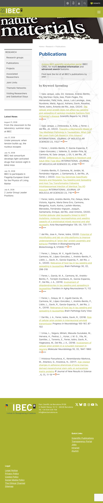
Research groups (14, 57)
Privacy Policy (12, 473)
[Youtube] (92, 404)
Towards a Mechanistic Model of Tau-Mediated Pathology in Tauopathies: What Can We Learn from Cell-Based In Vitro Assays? (65, 132)
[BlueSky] (80, 404)
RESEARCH (11, 52)
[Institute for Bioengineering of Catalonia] (11, 12)
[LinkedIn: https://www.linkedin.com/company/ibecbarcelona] (84, 404)
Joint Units (11, 82)
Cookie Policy (11, 477)
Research (50, 46)
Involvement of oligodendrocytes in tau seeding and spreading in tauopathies (64, 285)
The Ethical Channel (15, 483)
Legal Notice (11, 470)
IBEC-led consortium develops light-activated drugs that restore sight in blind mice (17, 160)
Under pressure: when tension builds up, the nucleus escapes (15, 143)
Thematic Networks (16, 88)
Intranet (75, 448)
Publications (12, 63)
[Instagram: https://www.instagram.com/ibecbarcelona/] (88, 404)
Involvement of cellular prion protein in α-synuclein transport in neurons (65, 346)
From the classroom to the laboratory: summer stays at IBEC (17, 128)
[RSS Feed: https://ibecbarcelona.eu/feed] (96, 404)
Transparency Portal (82, 441)
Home (41, 46)
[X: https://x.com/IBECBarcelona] (76, 404)
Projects (10, 68)
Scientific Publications (83, 438)
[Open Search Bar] (85, 3)
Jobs (74, 444)
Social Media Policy (14, 480)
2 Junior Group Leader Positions (15, 194)
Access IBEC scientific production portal (62, 64)
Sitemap (9, 486)
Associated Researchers (12, 75)
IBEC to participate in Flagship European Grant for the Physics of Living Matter (16, 179)
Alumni (75, 451)
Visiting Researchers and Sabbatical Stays (17, 95)
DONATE (96, 3)
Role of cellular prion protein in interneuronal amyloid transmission (65, 320)
